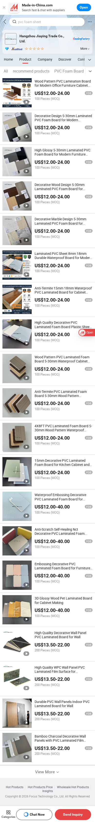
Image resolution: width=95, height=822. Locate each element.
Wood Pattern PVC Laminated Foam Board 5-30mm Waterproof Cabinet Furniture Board (62, 361)
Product (25, 59)
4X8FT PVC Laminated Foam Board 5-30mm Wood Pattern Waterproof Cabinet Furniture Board (63, 430)
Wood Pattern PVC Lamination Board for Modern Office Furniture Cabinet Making (63, 85)
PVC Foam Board (69, 71)
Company (45, 59)
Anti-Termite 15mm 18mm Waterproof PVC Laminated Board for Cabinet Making (63, 292)
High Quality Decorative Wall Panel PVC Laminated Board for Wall (60, 634)
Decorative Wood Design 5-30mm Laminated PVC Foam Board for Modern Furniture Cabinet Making (60, 188)
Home (8, 59)
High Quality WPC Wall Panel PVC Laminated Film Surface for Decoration (60, 671)
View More (45, 772)
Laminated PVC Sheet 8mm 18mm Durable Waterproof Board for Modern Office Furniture (63, 257)
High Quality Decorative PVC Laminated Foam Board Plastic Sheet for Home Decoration (63, 326)
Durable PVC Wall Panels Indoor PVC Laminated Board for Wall (62, 703)
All (6, 71)
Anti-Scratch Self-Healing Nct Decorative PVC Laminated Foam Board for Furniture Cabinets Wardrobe (60, 535)
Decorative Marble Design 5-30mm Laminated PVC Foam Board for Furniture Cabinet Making (60, 223)
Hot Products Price (40, 787)
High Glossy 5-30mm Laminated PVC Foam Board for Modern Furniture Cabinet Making (62, 154)
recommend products (31, 71)
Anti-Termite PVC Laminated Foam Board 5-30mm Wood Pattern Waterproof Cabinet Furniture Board (62, 395)
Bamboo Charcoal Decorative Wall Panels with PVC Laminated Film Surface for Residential (60, 740)
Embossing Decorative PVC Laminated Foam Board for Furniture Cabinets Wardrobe (62, 568)
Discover (64, 59)
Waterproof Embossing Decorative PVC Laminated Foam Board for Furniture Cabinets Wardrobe (60, 498)
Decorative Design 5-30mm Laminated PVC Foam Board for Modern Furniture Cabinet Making (63, 119)
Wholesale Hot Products (73, 787)
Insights (47, 791)
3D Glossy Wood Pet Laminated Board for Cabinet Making (63, 600)
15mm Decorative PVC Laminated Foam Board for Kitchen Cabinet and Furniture (62, 464)
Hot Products (14, 787)
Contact (84, 59)
